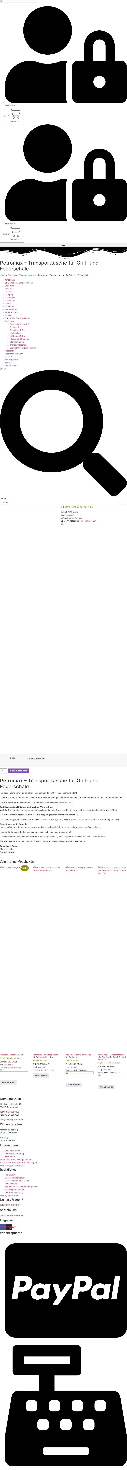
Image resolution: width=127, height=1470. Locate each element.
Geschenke (10, 300)
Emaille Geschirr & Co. (20, 324)
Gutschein (9, 306)
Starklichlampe (17, 342)
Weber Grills (10, 365)
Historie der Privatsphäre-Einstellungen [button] (18, 1162)
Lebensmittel (11, 309)
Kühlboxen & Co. (17, 336)
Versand (70, 515)
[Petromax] (79, 524)
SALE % (8, 356)
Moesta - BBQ (11, 312)
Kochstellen (15, 333)
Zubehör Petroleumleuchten (23, 348)
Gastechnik (10, 297)
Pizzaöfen (9, 351)
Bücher (8, 288)
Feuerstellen (15, 327)
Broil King (9, 285)
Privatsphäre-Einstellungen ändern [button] (16, 1159)
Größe (12, 758)
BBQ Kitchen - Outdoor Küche (19, 283)
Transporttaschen (27, 275)
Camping (9, 294)
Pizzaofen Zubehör (14, 353)
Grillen (8, 303)
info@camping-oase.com (11, 1119)
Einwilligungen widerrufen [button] (12, 1165)
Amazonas (10, 280)
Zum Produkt (8, 1082)
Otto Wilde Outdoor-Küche (17, 318)
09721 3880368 (11, 1112)
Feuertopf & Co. (17, 330)
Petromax (12, 275)
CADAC (8, 291)
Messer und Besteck (19, 339)
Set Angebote (11, 359)
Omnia (8, 315)
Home (3, 275)
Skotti (8, 362)
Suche (3, 369)
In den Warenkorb (18, 770)
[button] (63, 245)
